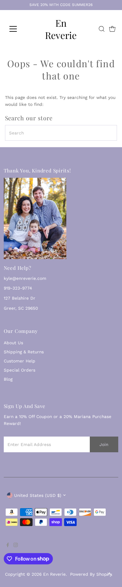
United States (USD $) (37, 495)
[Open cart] (112, 28)
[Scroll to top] (109, 574)
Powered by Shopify (91, 574)
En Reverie (61, 29)
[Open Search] (101, 29)
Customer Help (19, 360)
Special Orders (19, 369)
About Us (13, 342)
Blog (8, 379)
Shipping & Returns (24, 351)
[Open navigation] (18, 29)
